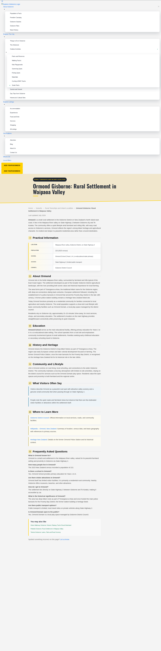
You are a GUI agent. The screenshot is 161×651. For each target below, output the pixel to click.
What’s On (6, 157)
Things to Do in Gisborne (17, 41)
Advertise (13, 140)
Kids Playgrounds (17, 64)
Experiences (14, 112)
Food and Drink (14, 117)
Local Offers (7, 160)
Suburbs (39, 208)
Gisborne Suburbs (15, 21)
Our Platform (7, 133)
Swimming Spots (17, 68)
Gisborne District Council (39, 418)
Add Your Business (12, 165)
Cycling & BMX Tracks (19, 81)
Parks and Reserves (18, 56)
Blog (11, 144)
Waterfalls (15, 77)
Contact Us (13, 152)
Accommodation (15, 108)
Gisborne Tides (14, 26)
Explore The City (8, 34)
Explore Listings (8, 102)
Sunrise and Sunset (16, 89)
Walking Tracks (16, 60)
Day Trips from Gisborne (17, 93)
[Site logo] (10, 4)
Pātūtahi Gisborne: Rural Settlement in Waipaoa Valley (47, 529)
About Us (13, 148)
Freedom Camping (15, 17)
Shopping (13, 125)
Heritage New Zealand (38, 440)
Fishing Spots (16, 73)
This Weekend (14, 45)
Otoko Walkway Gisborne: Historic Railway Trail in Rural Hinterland (51, 525)
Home (30, 208)
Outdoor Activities (15, 49)
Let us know (64, 539)
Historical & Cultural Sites (18, 97)
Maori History (14, 30)
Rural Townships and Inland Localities (59, 208)
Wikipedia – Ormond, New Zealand (43, 429)
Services (12, 121)
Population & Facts (16, 13)
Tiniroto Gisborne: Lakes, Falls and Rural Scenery (46, 532)
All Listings (13, 129)
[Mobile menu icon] (80, 1)
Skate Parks (15, 85)
